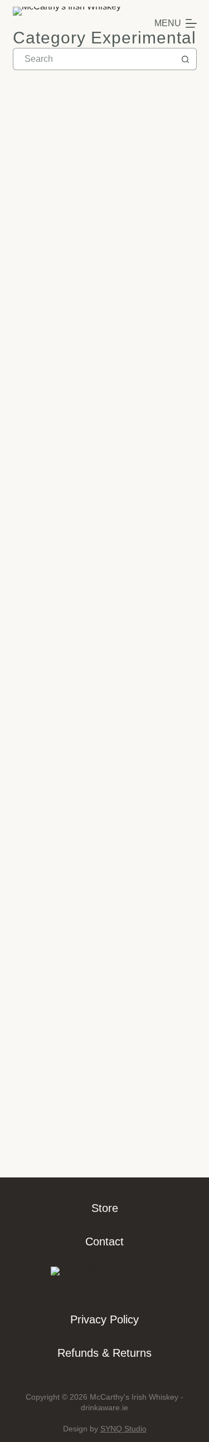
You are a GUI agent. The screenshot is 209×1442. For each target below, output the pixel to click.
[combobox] (94, 59)
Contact (104, 1241)
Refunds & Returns (104, 1353)
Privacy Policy (104, 1319)
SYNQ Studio (123, 1428)
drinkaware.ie (104, 1407)
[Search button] (185, 59)
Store (104, 1208)
